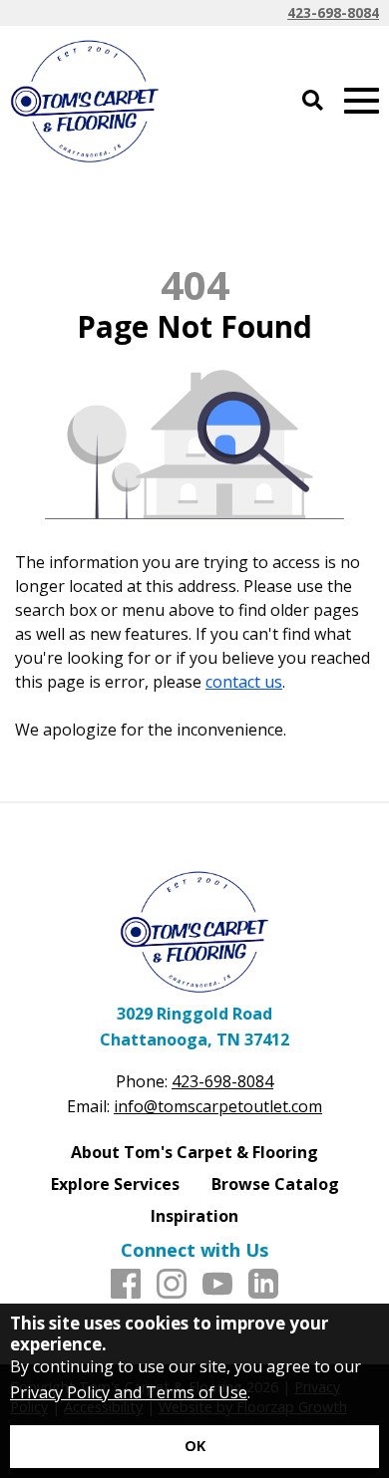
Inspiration (194, 1216)
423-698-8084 (333, 12)
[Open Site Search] (312, 101)
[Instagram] (172, 1285)
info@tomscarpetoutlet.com (218, 1106)
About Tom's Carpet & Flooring (194, 1152)
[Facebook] (126, 1285)
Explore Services (115, 1184)
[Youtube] (217, 1285)
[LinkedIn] (263, 1285)
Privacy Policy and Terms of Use (128, 1392)
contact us (243, 682)
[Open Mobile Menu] (361, 101)
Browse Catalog (275, 1184)
